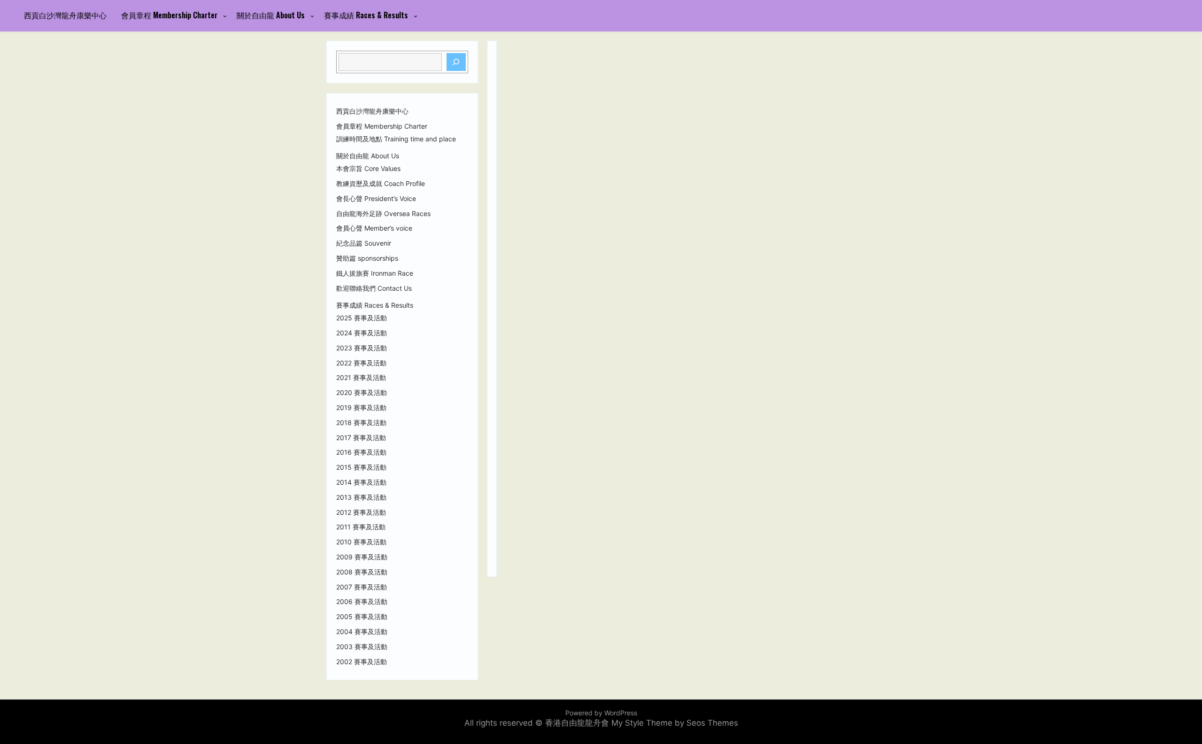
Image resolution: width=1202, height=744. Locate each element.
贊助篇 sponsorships (367, 258)
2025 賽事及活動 (361, 318)
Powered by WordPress (601, 713)
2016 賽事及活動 (361, 452)
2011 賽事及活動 (360, 527)
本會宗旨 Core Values (368, 168)
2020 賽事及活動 (361, 392)
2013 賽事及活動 (361, 497)
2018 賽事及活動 (361, 422)
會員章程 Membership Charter (169, 15)
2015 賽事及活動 (361, 467)
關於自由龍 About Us (271, 15)
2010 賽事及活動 (361, 542)
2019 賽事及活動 (361, 407)
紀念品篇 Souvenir (363, 243)
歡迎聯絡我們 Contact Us (374, 288)
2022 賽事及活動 (361, 363)
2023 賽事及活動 (361, 348)
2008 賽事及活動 (361, 572)
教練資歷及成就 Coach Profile (380, 183)
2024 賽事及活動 (361, 333)
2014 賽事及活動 (361, 482)
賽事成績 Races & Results (366, 15)
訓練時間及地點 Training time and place (396, 139)
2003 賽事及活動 (361, 647)
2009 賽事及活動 (361, 557)
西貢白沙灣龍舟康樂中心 (65, 15)
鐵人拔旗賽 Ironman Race (374, 273)
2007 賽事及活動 (361, 587)
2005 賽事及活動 (361, 616)
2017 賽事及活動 (361, 438)
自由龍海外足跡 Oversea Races (383, 213)
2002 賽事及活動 (361, 662)
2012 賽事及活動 (361, 512)
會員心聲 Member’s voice (374, 228)
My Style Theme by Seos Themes (674, 723)
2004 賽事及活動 (361, 632)
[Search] (456, 62)
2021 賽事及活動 (361, 377)
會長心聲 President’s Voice (376, 198)
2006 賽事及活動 (361, 601)
